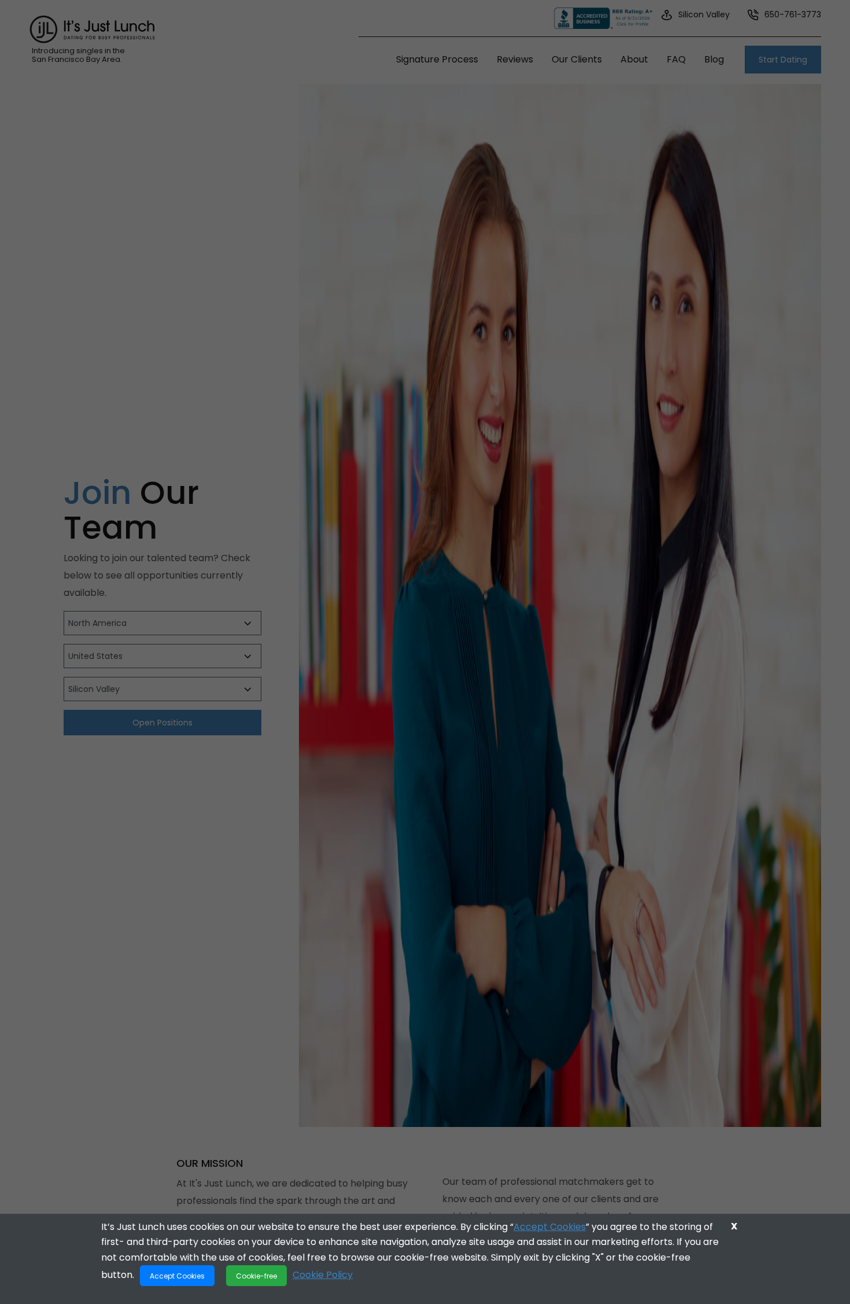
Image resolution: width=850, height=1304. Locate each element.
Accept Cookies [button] (177, 1275)
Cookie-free (256, 1275)
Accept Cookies (549, 1226)
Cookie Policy (323, 1274)
